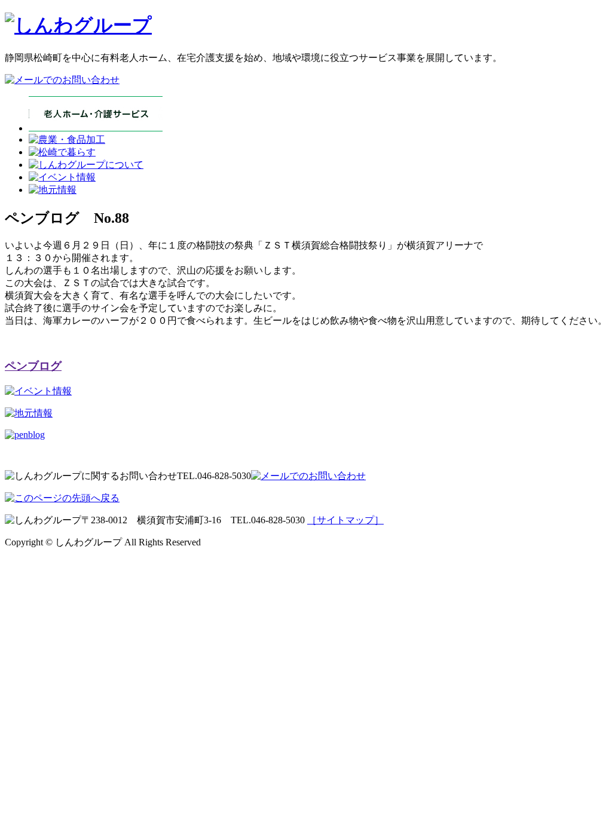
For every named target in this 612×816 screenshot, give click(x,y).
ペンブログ (33, 366)
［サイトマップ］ (345, 520)
